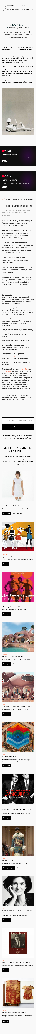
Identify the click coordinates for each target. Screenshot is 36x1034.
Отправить (18, 427)
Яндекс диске (7, 371)
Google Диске (24, 369)
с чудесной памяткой (19, 356)
